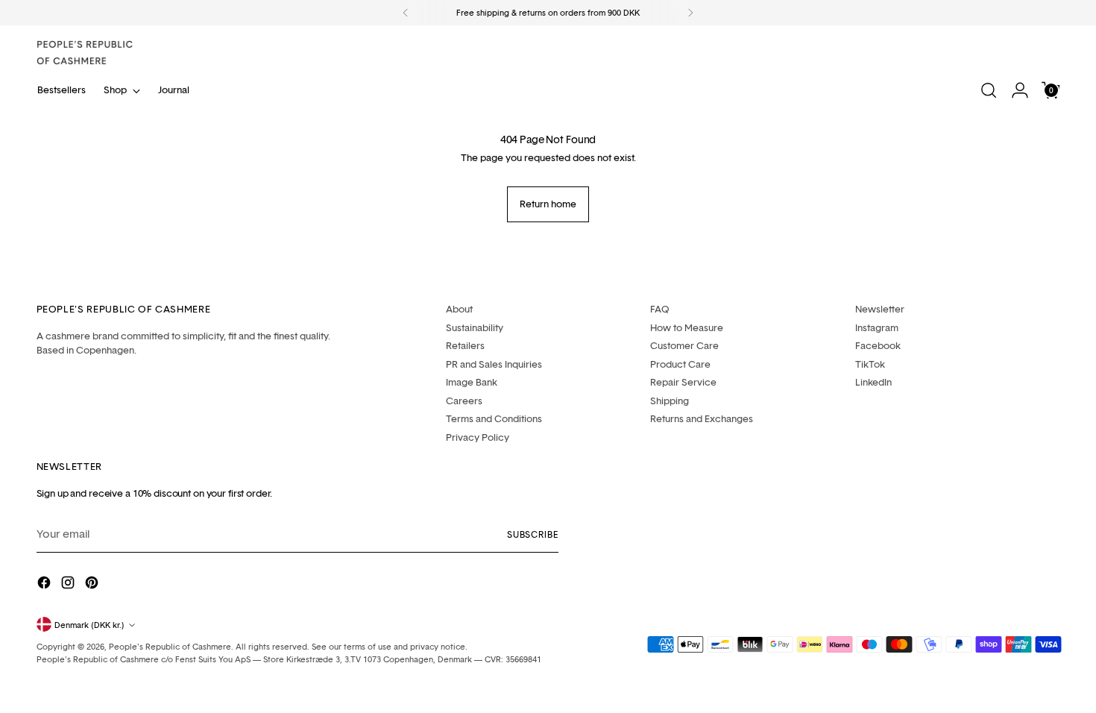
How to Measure (686, 327)
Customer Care (684, 345)
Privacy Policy (477, 437)
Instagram (876, 327)
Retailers (465, 345)
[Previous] (405, 12)
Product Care (680, 364)
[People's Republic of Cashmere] (85, 52)
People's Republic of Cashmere (170, 646)
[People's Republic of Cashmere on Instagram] (69, 585)
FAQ (660, 308)
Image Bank (471, 382)
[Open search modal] (989, 90)
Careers (464, 400)
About (459, 308)
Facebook (878, 345)
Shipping (669, 400)
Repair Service (683, 382)
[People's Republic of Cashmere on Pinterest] (93, 585)
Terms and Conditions (494, 418)
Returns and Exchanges (701, 418)
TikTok (870, 364)
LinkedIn (873, 382)
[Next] (690, 12)
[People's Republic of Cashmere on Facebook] (45, 585)
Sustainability (474, 327)
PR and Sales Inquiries (494, 364)
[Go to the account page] (1020, 90)
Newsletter (879, 308)
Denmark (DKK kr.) (89, 624)
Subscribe (532, 534)
